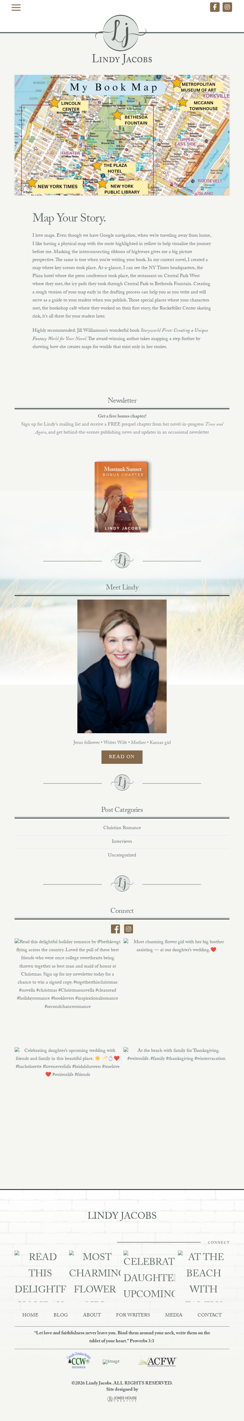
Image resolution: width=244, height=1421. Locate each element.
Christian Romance (122, 828)
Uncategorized (122, 856)
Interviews (122, 842)
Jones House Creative (122, 1399)
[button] (16, 7)
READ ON (122, 757)
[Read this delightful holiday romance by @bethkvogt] (68, 991)
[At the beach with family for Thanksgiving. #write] (176, 1100)
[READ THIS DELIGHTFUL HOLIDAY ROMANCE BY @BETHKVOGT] (40, 1276)
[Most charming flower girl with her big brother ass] (176, 991)
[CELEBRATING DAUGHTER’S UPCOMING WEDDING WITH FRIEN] (149, 1276)
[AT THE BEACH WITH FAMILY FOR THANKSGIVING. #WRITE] (203, 1276)
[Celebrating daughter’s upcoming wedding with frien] (68, 1100)
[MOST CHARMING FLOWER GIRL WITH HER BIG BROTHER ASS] (95, 1276)
